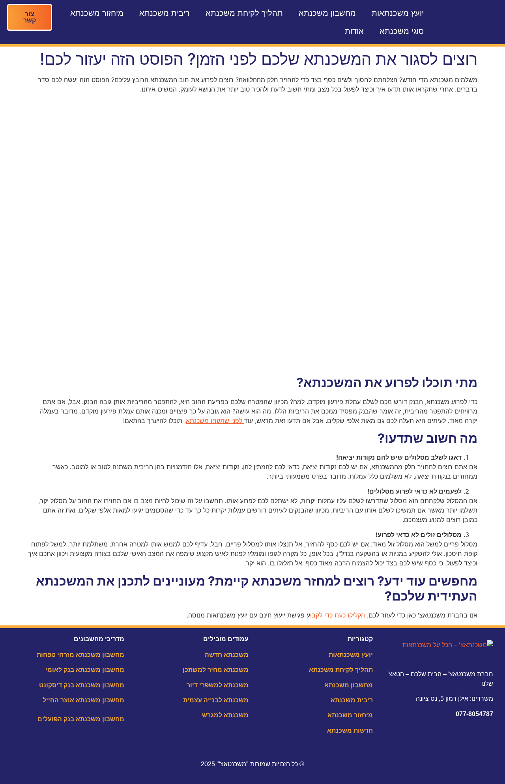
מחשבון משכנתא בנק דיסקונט (81, 685)
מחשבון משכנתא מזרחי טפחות (80, 654)
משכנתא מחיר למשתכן (216, 669)
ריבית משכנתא (164, 13)
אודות (354, 31)
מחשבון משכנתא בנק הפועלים (80, 719)
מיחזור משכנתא (96, 13)
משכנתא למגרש (225, 715)
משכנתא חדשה (227, 654)
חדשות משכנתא (350, 730)
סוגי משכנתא (402, 31)
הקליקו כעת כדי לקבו (337, 615)
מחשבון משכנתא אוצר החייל (83, 700)
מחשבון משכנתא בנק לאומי (84, 669)
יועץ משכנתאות (398, 13)
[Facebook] (483, 742)
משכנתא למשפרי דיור (218, 685)
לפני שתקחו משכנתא (215, 421)
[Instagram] (461, 742)
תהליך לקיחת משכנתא (244, 13)
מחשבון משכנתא (327, 13)
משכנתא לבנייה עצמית (216, 700)
